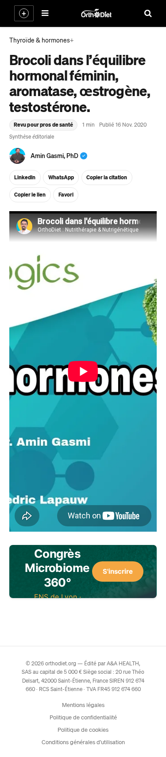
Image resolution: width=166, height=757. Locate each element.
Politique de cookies (83, 729)
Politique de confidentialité (83, 717)
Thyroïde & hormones (39, 40)
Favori (65, 194)
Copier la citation (106, 177)
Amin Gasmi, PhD (54, 155)
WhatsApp (61, 177)
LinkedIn (24, 177)
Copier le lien (30, 194)
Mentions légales (83, 704)
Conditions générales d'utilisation (83, 741)
